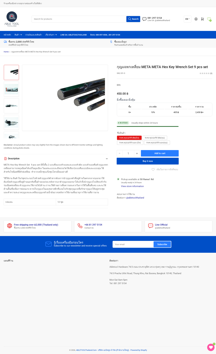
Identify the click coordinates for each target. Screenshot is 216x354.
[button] (209, 19)
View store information (132, 186)
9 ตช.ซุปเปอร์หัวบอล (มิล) (130, 143)
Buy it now (148, 161)
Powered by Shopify (138, 350)
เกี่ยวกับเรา (49, 35)
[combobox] (86, 19)
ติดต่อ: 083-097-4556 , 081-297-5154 (105, 35)
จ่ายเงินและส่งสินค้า (33, 35)
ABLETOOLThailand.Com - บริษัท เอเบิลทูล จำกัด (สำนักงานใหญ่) (102, 350)
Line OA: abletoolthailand (73, 35)
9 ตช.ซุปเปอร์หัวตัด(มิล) (129, 138)
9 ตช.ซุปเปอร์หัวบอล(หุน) (157, 143)
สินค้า (17, 35)
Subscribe (162, 244)
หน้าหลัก (7, 35)
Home (6, 52)
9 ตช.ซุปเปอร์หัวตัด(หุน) (155, 138)
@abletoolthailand (135, 197)
